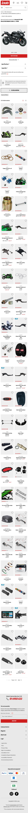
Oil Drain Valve (7, 311)
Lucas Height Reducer (20, 214)
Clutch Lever (20, 145)
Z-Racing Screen (7, 145)
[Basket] (26, 3)
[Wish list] (22, 3)
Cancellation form (5, 752)
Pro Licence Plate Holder (7, 505)
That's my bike (14, 56)
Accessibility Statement (6, 757)
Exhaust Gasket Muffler (21, 648)
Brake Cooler (20, 433)
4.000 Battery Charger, (7, 410)
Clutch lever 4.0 (21, 625)
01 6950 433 (16, 698)
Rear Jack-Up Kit (7, 122)
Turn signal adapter (7, 648)
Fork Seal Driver (7, 214)
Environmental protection (7, 759)
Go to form (7, 84)
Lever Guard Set (7, 579)
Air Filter (7, 480)
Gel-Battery (20, 579)
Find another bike (13, 59)
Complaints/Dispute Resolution (8, 755)
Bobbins (20, 168)
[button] (25, 7)
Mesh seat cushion (21, 262)
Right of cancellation (6, 750)
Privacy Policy (4, 748)
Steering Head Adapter (21, 457)
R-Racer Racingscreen (20, 191)
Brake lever (20, 238)
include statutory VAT (14, 805)
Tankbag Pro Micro (7, 530)
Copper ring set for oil (7, 168)
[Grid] (23, 100)
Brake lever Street (7, 385)
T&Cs (2, 745)
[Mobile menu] (2, 7)
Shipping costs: (7, 806)
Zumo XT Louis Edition (7, 625)
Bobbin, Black (21, 672)
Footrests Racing (7, 457)
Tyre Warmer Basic (21, 360)
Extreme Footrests (7, 602)
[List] (25, 100)
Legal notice (4, 743)
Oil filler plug (20, 122)
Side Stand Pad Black (20, 410)
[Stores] (14, 3)
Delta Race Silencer (7, 287)
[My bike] (18, 3)
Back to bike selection (7, 16)
